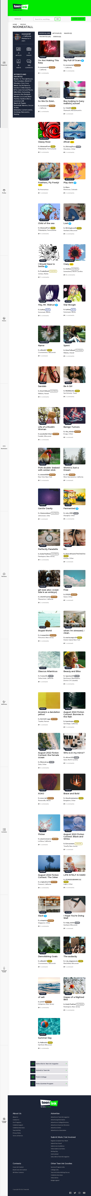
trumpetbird (44, 635)
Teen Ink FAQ (17, 1130)
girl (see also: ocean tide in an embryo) (48, 591)
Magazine (4, 65)
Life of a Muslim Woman (46, 428)
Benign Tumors (71, 427)
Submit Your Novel (56, 1143)
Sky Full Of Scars (72, 60)
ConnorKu (44, 676)
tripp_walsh (70, 923)
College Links (55, 1170)
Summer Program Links (58, 1167)
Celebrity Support (18, 1125)
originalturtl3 (45, 882)
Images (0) (68, 33)
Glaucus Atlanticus (47, 671)
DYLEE (68, 594)
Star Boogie (69, 305)
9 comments (44, 234)
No (64, 549)
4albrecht (43, 1042)
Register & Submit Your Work (59, 1141)
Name (41, 345)
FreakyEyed (44, 271)
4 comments (69, 234)
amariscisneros (45, 839)
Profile (23, 24)
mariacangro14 (71, 637)
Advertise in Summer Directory (60, 1125)
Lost (65, 223)
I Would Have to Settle (46, 265)
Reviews (4, 576)
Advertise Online (56, 1127)
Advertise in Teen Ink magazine (60, 1117)
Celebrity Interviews (19, 1127)
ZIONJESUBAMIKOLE (73, 879)
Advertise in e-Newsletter (58, 1130)
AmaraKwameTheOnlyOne (75, 554)
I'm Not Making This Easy (48, 61)
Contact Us (16, 1120)
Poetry (4, 193)
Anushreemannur (72, 798)
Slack (41, 916)
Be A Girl (67, 386)
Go (57, 19)
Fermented (69, 508)
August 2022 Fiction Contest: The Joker (48, 876)
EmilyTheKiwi (45, 554)
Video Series (54, 1178)
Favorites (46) (45, 36)
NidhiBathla (70, 391)
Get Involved (54, 1154)
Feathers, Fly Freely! (48, 182)
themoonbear (45, 513)
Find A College (41, 1077)
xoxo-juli (43, 798)
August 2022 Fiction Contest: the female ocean (48, 755)
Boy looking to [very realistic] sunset (73, 102)
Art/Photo (4, 704)
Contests (4, 832)
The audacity (70, 956)
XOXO (41, 793)
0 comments (69, 71)
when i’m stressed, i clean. (73, 631)
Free (65, 590)
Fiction (4, 321)
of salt (41, 997)
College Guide (4, 1122)
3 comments (44, 152)
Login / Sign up (78, 19)
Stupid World (45, 630)
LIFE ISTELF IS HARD (74, 875)
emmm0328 (44, 474)
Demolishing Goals (47, 956)
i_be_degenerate (72, 961)
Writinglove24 (71, 228)
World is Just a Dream (71, 469)
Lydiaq (42, 309)
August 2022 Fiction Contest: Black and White (73, 836)
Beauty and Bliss (72, 671)
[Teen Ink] (20, 7)
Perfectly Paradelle (48, 549)
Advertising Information (58, 1120)
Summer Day (45, 1038)
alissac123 (69, 757)
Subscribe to (47, 1064)
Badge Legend (55, 1180)
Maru (67, 187)
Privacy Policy (17, 1133)
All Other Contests (18, 1172)
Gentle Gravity (45, 508)
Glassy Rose (44, 142)
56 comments (70, 275)
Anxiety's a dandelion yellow (49, 713)
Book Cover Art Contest (20, 1170)
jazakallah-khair (46, 434)
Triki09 (68, 108)
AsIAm (68, 269)
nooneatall (44, 67)
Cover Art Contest (18, 1167)
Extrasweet (70, 843)
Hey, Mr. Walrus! (46, 305)
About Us (15, 1117)
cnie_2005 (69, 513)
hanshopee (70, 721)
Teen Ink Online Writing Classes (60, 1172)
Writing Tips (54, 1151)
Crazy (66, 264)
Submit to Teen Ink (42, 1070)
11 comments (44, 277)
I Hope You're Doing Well (73, 917)
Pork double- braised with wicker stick (49, 469)
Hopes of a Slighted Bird (73, 998)
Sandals (42, 386)
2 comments (44, 73)
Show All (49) (44, 33)
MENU (17, 19)
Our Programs (17, 1122)
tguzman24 (70, 676)
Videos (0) (57, 36)
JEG (67, 474)
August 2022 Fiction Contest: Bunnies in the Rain (73, 714)
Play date (68, 182)
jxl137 (42, 1002)
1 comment (69, 114)
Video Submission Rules (58, 1149)
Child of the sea (46, 223)
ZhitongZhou (70, 146)
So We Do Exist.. (46, 101)
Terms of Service (18, 1135)
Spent (66, 345)
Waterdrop (44, 762)
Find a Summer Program (44, 1083)
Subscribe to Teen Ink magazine (60, 1156)
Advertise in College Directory (60, 1122)
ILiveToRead (70, 350)
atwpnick (43, 920)
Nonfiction (4, 448)
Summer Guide (4, 971)
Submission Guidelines (57, 1146)
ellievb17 (43, 350)
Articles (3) (57, 33)
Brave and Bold (71, 793)
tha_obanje (70, 431)
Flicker (41, 834)
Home (15, 24)
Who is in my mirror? (74, 753)
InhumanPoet (45, 146)
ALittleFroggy (45, 719)
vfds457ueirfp (45, 597)
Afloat (66, 142)
